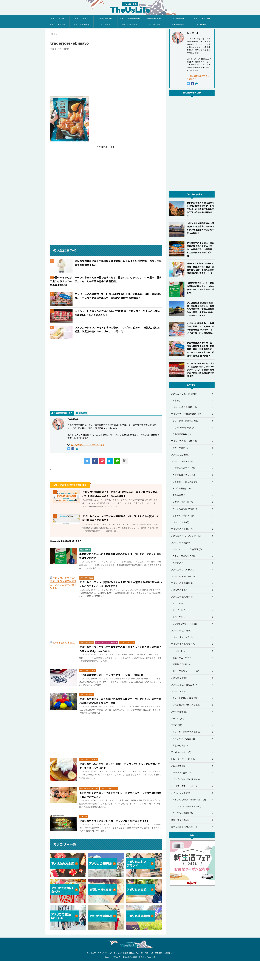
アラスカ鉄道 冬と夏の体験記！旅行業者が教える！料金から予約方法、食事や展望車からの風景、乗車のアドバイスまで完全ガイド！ (200, 309)
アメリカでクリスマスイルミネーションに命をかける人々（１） (114, 821)
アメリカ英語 (154, 24)
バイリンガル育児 (130, 24)
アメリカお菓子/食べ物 (129, 18)
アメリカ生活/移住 (202, 18)
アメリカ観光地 (81, 18)
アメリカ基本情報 (81, 24)
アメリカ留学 (202, 24)
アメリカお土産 (57, 18)
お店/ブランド (105, 18)
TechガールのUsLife (130, 7)
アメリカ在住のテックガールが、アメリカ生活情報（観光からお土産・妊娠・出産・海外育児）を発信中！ (130, 953)
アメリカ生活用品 (57, 24)
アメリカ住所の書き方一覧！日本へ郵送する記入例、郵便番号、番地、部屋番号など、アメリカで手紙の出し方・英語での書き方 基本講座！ (200, 349)
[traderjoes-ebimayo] (110, 461)
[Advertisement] (106, 73)
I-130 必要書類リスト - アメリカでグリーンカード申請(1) (111, 675)
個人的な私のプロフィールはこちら (87, 444)
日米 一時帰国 (178, 24)
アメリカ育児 (178, 18)
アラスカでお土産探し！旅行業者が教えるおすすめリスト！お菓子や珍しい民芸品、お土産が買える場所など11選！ (200, 249)
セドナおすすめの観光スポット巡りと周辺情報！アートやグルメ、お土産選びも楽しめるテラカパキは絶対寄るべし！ (200, 209)
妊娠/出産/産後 (154, 18)
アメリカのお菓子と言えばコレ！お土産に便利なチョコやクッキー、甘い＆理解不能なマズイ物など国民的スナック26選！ (200, 369)
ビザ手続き (105, 24)
